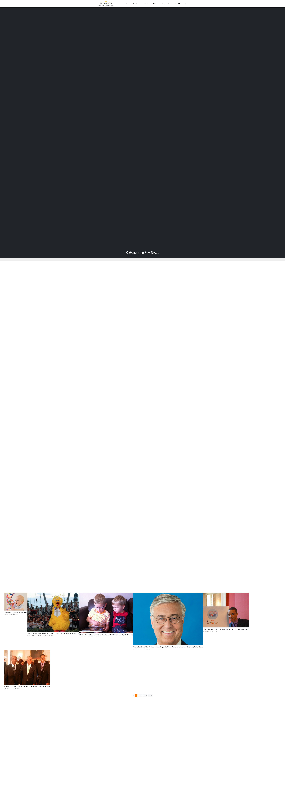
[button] (136, 695)
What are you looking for (196, 3)
